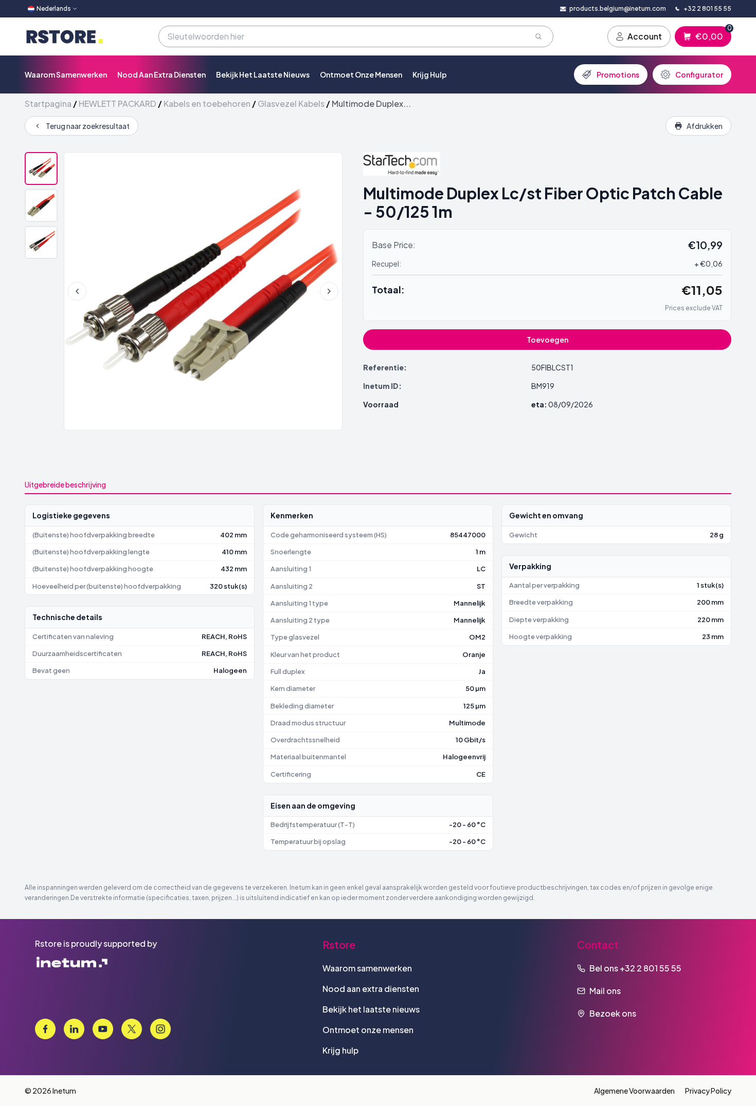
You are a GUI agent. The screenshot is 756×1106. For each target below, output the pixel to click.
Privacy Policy (708, 1090)
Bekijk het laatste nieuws (263, 74)
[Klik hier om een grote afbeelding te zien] (203, 291)
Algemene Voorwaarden (634, 1090)
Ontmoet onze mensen (361, 74)
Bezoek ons (612, 1013)
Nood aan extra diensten (161, 74)
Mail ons (605, 990)
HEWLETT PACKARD (117, 103)
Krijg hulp (429, 74)
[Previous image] (77, 291)
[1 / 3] (41, 168)
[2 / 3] (41, 205)
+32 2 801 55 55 (650, 968)
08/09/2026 (570, 404)
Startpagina (48, 103)
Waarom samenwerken (66, 74)
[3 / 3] (41, 242)
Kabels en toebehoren (207, 103)
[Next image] (329, 291)
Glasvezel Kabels (291, 103)
